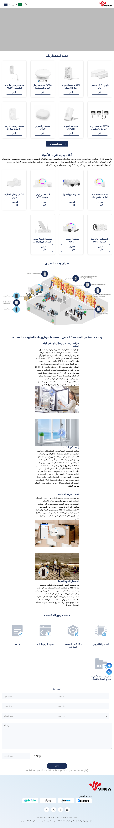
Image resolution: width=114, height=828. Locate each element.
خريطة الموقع (51, 821)
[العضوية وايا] (30, 800)
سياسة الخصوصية (27, 821)
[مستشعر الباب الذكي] (57, 29)
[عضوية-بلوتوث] (84, 800)
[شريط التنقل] (5, 4)
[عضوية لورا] (66, 800)
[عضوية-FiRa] (48, 800)
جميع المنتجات (56, 143)
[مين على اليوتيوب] (46, 809)
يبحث (26, 4)
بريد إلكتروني (109, 672)
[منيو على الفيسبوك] (60, 809)
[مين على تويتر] (53, 809)
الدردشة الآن (109, 665)
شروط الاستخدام (39, 821)
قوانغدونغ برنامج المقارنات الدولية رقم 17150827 (75, 821)
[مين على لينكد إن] (67, 809)
